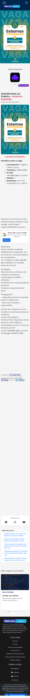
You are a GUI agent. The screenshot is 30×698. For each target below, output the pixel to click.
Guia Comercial (15, 69)
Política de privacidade (15, 647)
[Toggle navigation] (4, 3)
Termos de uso (15, 650)
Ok (7, 695)
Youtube (16, 676)
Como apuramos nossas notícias (15, 657)
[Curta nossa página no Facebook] (6, 522)
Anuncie (15, 641)
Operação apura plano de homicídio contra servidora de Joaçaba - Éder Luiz (16, 553)
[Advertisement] (15, 201)
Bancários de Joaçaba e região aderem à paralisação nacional (14, 540)
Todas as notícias (15, 660)
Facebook (15, 672)
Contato (15, 644)
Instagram (15, 668)
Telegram (20, 380)
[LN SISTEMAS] (15, 77)
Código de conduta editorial (15, 653)
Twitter (15, 680)
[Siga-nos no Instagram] (15, 522)
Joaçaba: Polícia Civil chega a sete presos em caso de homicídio (15, 534)
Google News (15, 375)
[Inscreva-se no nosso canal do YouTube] (24, 522)
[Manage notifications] (26, 695)
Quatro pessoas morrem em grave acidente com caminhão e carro (15, 559)
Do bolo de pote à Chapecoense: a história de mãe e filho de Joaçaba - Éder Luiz (15, 546)
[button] (11, 84)
